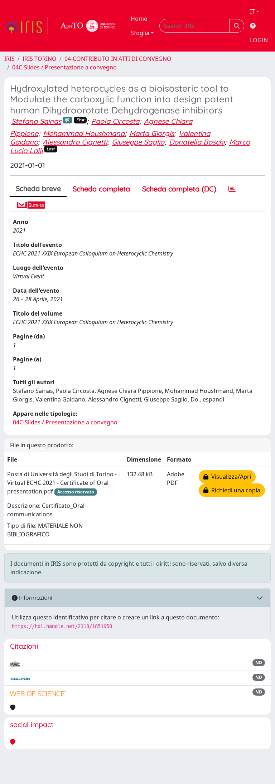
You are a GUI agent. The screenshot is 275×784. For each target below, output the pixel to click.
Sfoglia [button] (140, 33)
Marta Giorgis (151, 133)
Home (139, 19)
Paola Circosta (115, 121)
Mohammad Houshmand (84, 133)
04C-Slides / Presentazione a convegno (64, 67)
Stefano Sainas (36, 121)
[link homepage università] (88, 25)
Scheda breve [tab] (38, 188)
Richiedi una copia (234, 490)
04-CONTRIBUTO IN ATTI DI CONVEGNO (118, 59)
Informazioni (35, 597)
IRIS (9, 59)
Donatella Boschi (197, 141)
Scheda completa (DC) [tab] (179, 188)
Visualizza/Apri (229, 477)
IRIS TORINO (40, 59)
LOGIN (259, 40)
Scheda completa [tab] (101, 188)
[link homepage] (26, 25)
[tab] (232, 188)
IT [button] (252, 11)
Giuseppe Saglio (138, 141)
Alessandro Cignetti (75, 141)
